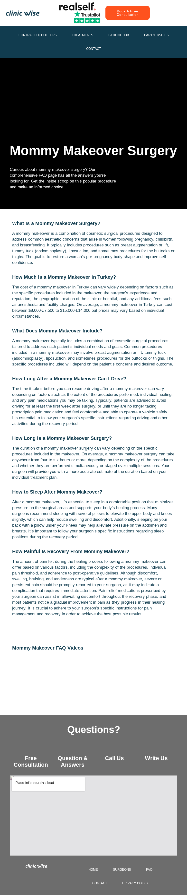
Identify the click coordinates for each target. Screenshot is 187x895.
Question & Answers (73, 761)
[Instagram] (161, 8)
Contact (93, 49)
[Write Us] (156, 748)
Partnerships (156, 35)
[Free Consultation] (31, 748)
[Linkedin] (172, 18)
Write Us (156, 758)
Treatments (82, 35)
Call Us (114, 758)
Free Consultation (31, 761)
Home (93, 869)
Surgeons (122, 869)
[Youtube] (161, 18)
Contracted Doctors (38, 35)
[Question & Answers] (72, 748)
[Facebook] (172, 8)
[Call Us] (114, 748)
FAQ (149, 869)
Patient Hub (118, 35)
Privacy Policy (135, 883)
